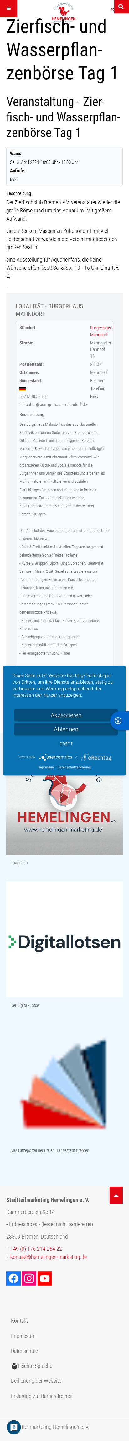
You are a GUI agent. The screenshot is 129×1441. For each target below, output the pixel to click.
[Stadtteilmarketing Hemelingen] (64, 12)
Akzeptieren (66, 715)
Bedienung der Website (36, 1381)
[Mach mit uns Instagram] (30, 1278)
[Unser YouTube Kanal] (45, 1278)
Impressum (23, 1336)
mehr (66, 743)
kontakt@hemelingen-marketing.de (48, 1257)
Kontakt (19, 1321)
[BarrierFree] (119, 720)
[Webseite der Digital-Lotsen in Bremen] (64, 940)
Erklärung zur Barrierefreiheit (42, 1396)
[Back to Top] (116, 1195)
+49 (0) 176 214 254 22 (36, 1249)
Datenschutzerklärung (74, 767)
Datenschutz (24, 1351)
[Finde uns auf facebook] (14, 1278)
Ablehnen (66, 729)
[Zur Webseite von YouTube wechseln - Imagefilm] (64, 797)
